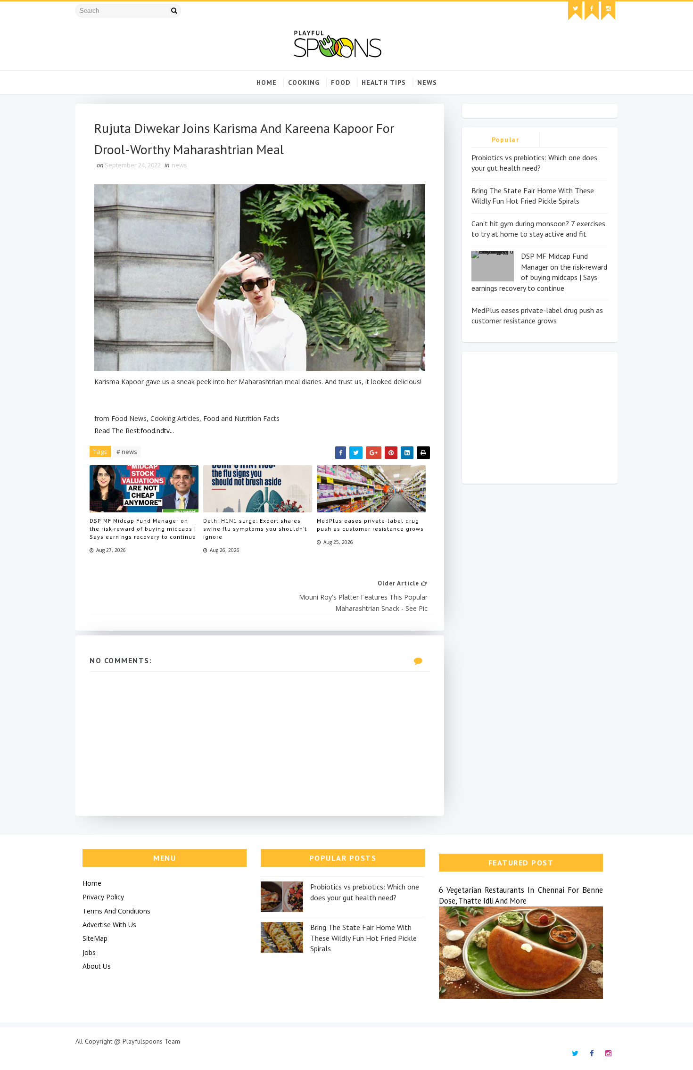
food (340, 82)
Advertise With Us (109, 924)
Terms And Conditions (116, 910)
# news (126, 451)
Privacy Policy (103, 896)
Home (266, 82)
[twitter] (575, 10)
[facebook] (592, 10)
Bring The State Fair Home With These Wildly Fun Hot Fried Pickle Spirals (363, 937)
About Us (96, 966)
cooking (304, 82)
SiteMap (94, 938)
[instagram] (608, 10)
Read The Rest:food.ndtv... (134, 430)
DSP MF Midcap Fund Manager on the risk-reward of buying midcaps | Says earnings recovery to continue (143, 528)
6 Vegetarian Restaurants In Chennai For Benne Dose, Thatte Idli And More (521, 895)
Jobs (89, 952)
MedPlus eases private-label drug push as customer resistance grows (370, 524)
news (427, 82)
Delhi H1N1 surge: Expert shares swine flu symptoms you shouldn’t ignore (255, 528)
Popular (506, 139)
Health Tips (384, 82)
